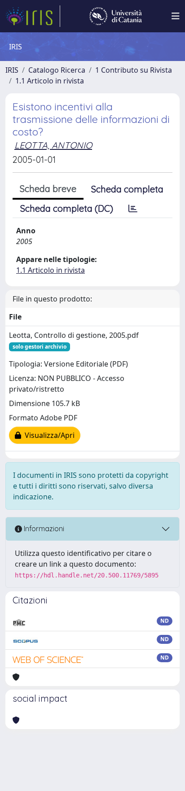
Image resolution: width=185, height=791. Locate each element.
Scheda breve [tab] (48, 188)
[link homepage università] (115, 16)
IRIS (11, 70)
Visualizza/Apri (48, 435)
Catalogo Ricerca (56, 70)
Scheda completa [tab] (127, 189)
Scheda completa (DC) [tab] (66, 208)
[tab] (133, 208)
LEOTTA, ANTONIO (53, 145)
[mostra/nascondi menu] (176, 16)
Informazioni (43, 528)
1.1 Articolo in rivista (49, 81)
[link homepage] (32, 16)
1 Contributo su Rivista (133, 70)
